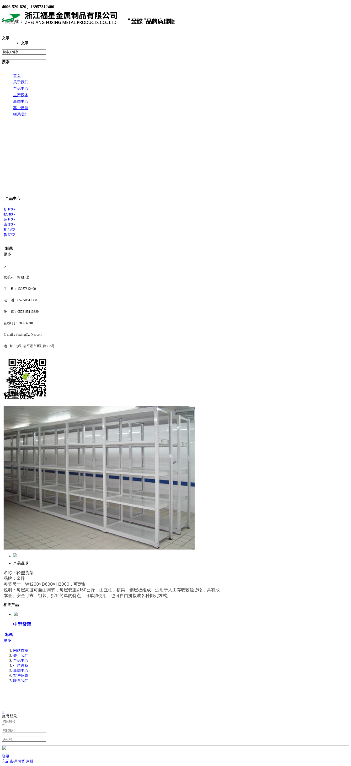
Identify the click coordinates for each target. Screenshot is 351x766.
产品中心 (20, 660)
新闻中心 (20, 671)
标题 (9, 634)
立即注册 (25, 761)
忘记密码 (9, 761)
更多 (7, 640)
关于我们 (20, 655)
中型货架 (22, 623)
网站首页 (20, 650)
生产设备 (20, 666)
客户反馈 (20, 676)
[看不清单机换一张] (175, 749)
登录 (6, 756)
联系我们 (20, 681)
